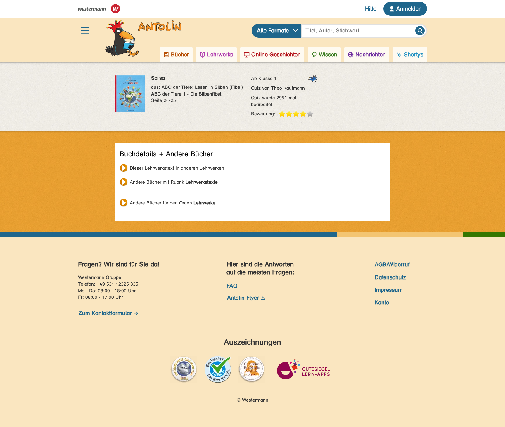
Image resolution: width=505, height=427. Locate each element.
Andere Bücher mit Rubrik (174, 182)
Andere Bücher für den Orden (172, 203)
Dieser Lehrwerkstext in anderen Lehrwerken (177, 168)
